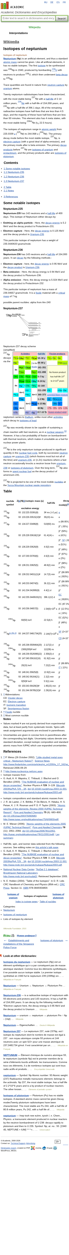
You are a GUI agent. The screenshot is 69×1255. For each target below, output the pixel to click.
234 (26, 390)
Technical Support (18, 1143)
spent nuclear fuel (22, 471)
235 (32, 412)
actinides (58, 417)
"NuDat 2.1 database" (47, 869)
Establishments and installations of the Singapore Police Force (18, 944)
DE (51, 2)
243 (32, 376)
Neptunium (9, 58)
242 (26, 367)
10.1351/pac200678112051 (40, 830)
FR (64, 2)
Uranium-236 (32, 267)
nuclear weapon (55, 432)
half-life (49, 98)
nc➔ (65, 363)
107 (53, 403)
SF (63, 540)
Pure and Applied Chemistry (28, 812)
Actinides (25, 354)
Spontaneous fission (18, 708)
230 (26, 385)
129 (58, 403)
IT (60, 667)
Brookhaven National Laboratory (20, 873)
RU (45, 2)
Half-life (41, 354)
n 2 (11, 633)
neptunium (9, 1075)
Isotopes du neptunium (16, 962)
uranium (7, 88)
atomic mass (10, 62)
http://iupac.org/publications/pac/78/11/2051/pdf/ (28, 834)
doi (29, 788)
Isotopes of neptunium (15, 914)
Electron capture (16, 701)
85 (58, 358)
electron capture (12, 141)
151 (58, 362)
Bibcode (60, 785)
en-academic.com (13, 5)
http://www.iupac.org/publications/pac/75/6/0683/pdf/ (31, 819)
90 (53, 358)
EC (60, 595)
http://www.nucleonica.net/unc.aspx (24, 771)
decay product (14, 267)
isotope (42, 65)
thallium (29, 417)
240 (14, 376)
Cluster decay (15, 698)
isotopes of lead (28, 420)
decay (20, 257)
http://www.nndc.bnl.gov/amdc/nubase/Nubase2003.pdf (32, 792)
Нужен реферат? (27, 935)
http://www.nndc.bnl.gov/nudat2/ (20, 876)
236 (14, 403)
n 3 (14, 633)
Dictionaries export (8, 1148)
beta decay (62, 74)
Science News (42, 760)
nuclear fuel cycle (28, 453)
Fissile (8, 712)
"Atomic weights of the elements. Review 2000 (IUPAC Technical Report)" (34, 809)
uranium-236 (25, 460)
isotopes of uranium (42, 149)
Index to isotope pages (27, 901)
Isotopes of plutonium (51, 940)
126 (58, 390)
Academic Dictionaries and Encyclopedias (29, 12)
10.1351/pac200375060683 (22, 815)
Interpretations (18, 33)
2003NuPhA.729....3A (14, 788)
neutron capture (55, 85)
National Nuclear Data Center (18, 869)
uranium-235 (22, 456)
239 (32, 381)
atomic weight (49, 129)
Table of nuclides (48, 901)
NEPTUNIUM (10, 1055)
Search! (62, 18)
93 (47, 399)
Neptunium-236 (12, 995)
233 (20, 385)
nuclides (58, 481)
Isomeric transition (16, 705)
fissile (39, 292)
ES (58, 2)
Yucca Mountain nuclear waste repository (29, 485)
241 (20, 358)
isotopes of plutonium (22, 468)
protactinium (9, 153)
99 (47, 390)
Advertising (30, 1143)
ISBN (25, 888)
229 (20, 376)
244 (14, 408)
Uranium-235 (37, 234)
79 (63, 390)
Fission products (57, 354)
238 (26, 362)
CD (60, 638)
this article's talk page (47, 847)
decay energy (52, 222)
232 (14, 362)
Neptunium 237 (12, 1031)
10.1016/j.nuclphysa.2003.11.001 (49, 788)
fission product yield (57, 412)
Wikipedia (35, 27)
